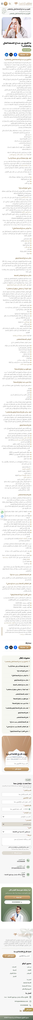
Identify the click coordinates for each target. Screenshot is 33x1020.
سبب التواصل (27, 812)
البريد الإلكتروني (27, 798)
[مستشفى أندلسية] (23, 3)
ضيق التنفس (27, 322)
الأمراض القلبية (26, 469)
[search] (10, 3)
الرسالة (29, 835)
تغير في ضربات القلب (25, 364)
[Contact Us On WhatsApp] (2, 512)
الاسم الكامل (27, 790)
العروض (29, 973)
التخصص (28, 820)
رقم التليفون (27, 805)
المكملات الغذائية (23, 538)
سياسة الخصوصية (26, 986)
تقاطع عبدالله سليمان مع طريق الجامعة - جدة (14, 875)
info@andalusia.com (18, 868)
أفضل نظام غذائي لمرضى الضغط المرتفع (16, 285)
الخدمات (14, 967)
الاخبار (14, 976)
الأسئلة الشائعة (27, 982)
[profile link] (24, 1011)
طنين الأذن (27, 247)
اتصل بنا (29, 979)
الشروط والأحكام (26, 989)
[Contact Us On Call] (2, 516)
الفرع (29, 827)
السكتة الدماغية (25, 165)
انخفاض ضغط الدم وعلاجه (19, 335)
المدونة (14, 970)
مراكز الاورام (13, 973)
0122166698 (21, 861)
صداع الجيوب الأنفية (26, 212)
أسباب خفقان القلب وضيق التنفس (17, 154)
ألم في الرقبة (27, 241)
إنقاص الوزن (27, 437)
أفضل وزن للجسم (19, 440)
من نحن (29, 967)
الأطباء (29, 970)
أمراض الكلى (27, 477)
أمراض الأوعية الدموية (24, 475)
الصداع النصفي (24, 197)
